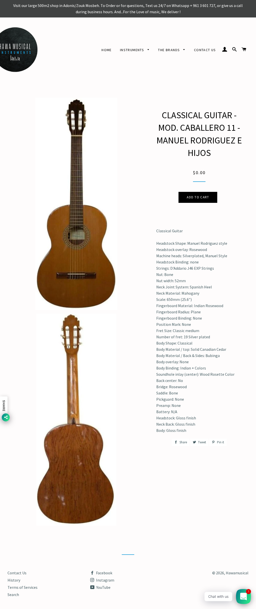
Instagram (104, 580)
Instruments (132, 50)
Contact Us (17, 572)
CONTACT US (205, 50)
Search (13, 594)
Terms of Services (23, 587)
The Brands (169, 50)
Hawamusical (237, 572)
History (14, 580)
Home (107, 50)
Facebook (103, 572)
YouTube (103, 587)
